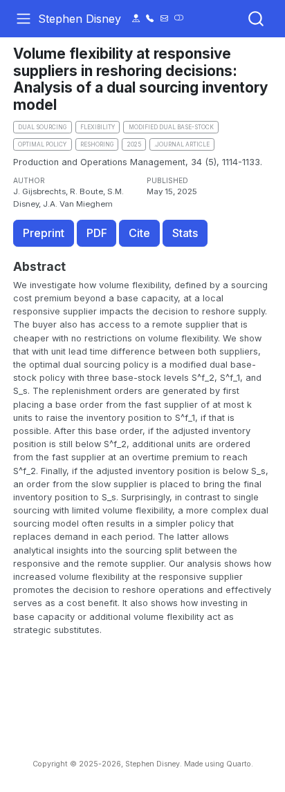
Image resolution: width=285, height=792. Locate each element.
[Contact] (136, 18)
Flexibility (97, 127)
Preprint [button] (43, 233)
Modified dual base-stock (171, 127)
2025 (134, 144)
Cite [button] (139, 233)
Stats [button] (185, 233)
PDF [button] (96, 233)
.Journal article (182, 144)
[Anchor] (74, 266)
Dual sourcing (42, 127)
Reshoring (96, 144)
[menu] (24, 19)
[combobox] (256, 18)
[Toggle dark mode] (178, 18)
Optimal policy (42, 144)
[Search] (256, 18)
